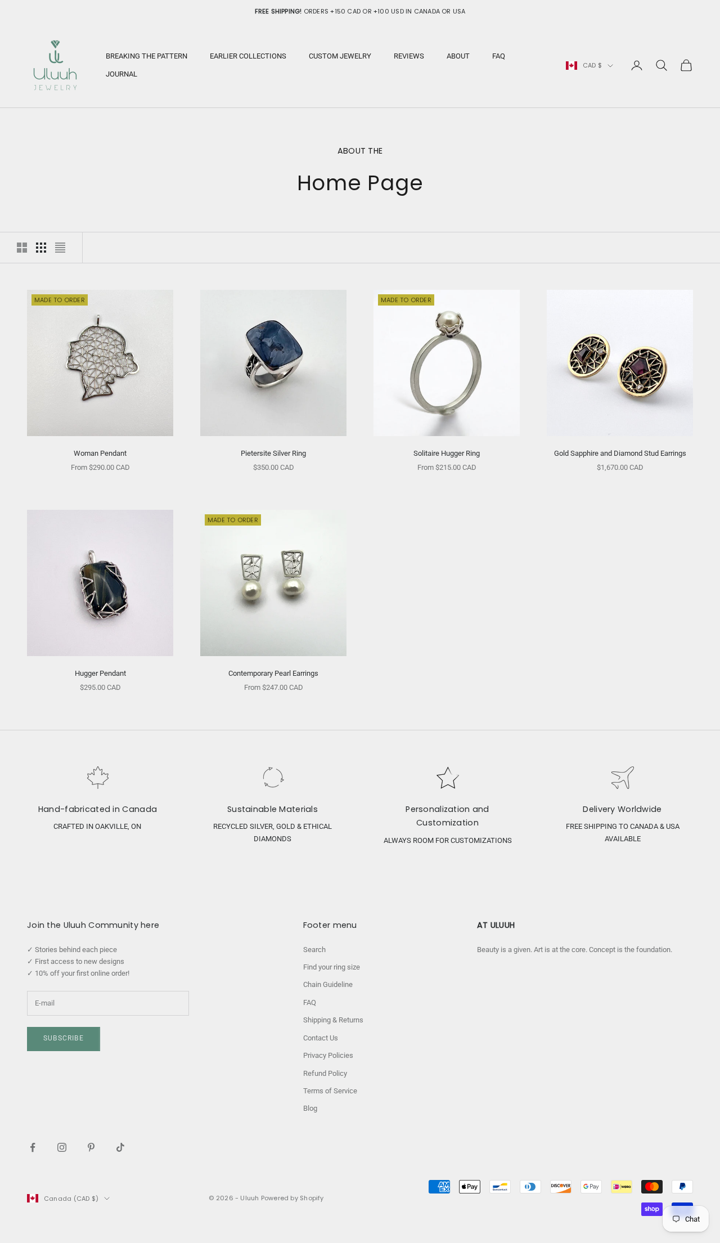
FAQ (498, 56)
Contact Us (320, 1038)
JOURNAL (121, 74)
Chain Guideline (328, 984)
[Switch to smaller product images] (41, 247)
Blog (310, 1108)
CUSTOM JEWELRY (340, 56)
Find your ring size (331, 967)
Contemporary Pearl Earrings (273, 673)
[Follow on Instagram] (62, 1147)
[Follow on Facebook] (32, 1147)
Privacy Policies (328, 1055)
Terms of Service (330, 1091)
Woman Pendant (100, 453)
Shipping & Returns (333, 1020)
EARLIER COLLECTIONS (248, 56)
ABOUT (458, 56)
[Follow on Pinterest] (91, 1147)
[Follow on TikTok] (120, 1147)
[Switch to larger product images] (22, 247)
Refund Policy (325, 1073)
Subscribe (63, 1038)
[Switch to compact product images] (60, 247)
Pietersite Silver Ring (273, 453)
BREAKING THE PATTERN (146, 56)
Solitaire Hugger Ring (446, 453)
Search (314, 949)
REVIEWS (409, 56)
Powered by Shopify (292, 1197)
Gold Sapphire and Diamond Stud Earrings (620, 453)
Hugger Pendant (100, 673)
